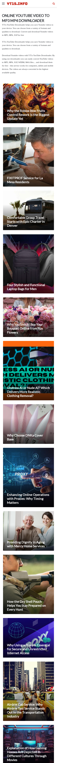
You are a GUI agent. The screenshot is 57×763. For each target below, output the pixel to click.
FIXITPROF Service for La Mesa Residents (25, 180)
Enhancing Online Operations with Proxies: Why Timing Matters (28, 498)
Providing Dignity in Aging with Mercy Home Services (26, 544)
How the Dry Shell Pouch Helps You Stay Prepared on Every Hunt (26, 605)
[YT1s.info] (17, 3)
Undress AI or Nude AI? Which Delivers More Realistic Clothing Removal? (28, 392)
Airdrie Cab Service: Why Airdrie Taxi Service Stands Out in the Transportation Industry (26, 710)
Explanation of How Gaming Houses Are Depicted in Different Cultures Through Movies (27, 754)
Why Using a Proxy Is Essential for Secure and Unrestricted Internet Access (28, 649)
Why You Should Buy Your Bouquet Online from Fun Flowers (25, 328)
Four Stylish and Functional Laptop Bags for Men (26, 287)
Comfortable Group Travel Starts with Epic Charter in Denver (26, 221)
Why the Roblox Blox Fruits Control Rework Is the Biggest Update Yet (28, 114)
